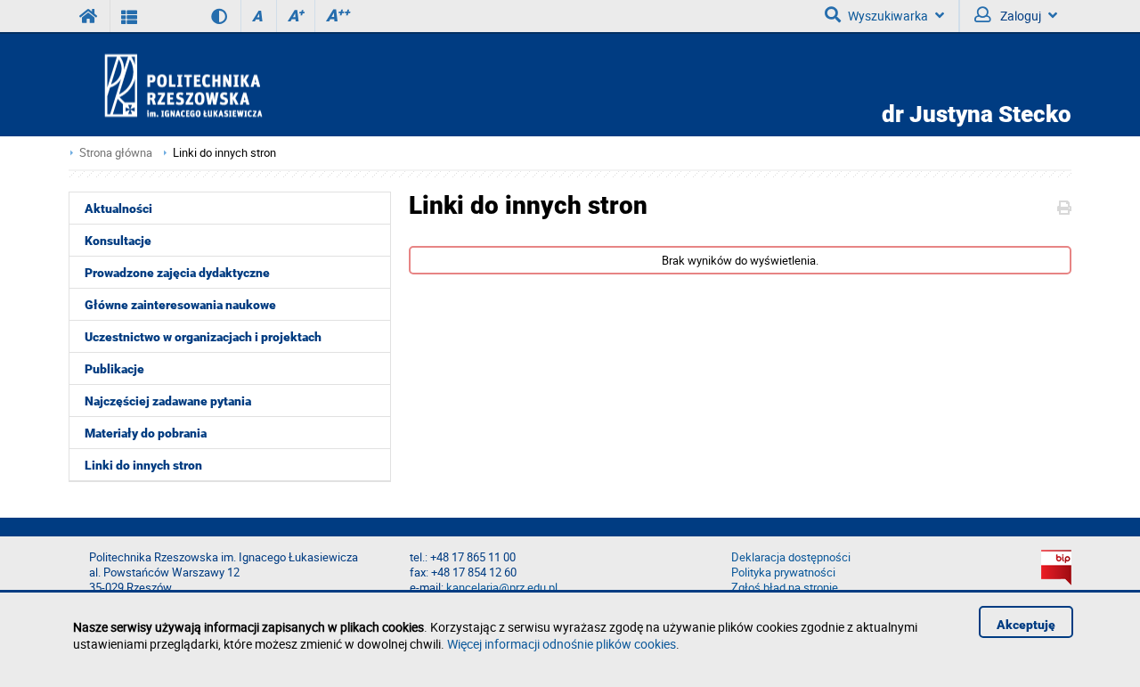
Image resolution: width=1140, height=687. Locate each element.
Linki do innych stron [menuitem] (143, 465)
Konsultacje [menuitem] (118, 240)
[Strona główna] (234, 85)
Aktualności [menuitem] (118, 208)
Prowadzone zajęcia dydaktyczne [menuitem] (177, 273)
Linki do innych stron (224, 152)
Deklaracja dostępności (791, 557)
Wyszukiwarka (888, 15)
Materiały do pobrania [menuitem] (146, 433)
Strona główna (115, 152)
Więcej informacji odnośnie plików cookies (561, 643)
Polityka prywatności (783, 572)
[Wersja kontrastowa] (206, 16)
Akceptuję (1026, 624)
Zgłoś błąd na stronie (784, 587)
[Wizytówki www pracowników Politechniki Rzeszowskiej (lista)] (130, 16)
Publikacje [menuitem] (114, 369)
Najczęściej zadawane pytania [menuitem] (168, 401)
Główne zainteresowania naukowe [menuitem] (180, 305)
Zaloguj (1019, 15)
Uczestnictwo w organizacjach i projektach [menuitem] (203, 337)
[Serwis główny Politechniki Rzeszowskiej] (89, 16)
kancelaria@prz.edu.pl (502, 587)
